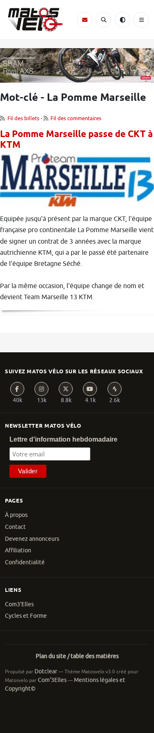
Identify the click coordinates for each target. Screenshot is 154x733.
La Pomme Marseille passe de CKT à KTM (76, 140)
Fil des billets (23, 118)
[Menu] (141, 20)
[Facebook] (17, 389)
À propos (16, 515)
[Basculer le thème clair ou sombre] (122, 20)
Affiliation (18, 550)
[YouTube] (90, 389)
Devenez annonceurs (32, 538)
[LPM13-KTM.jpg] (77, 183)
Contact (15, 527)
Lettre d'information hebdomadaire (63, 439)
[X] (66, 389)
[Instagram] (41, 389)
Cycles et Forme (26, 615)
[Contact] (84, 20)
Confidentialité (25, 562)
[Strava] (115, 389)
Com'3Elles (52, 680)
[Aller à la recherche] (103, 20)
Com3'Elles (19, 604)
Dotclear (45, 671)
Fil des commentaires (76, 118)
